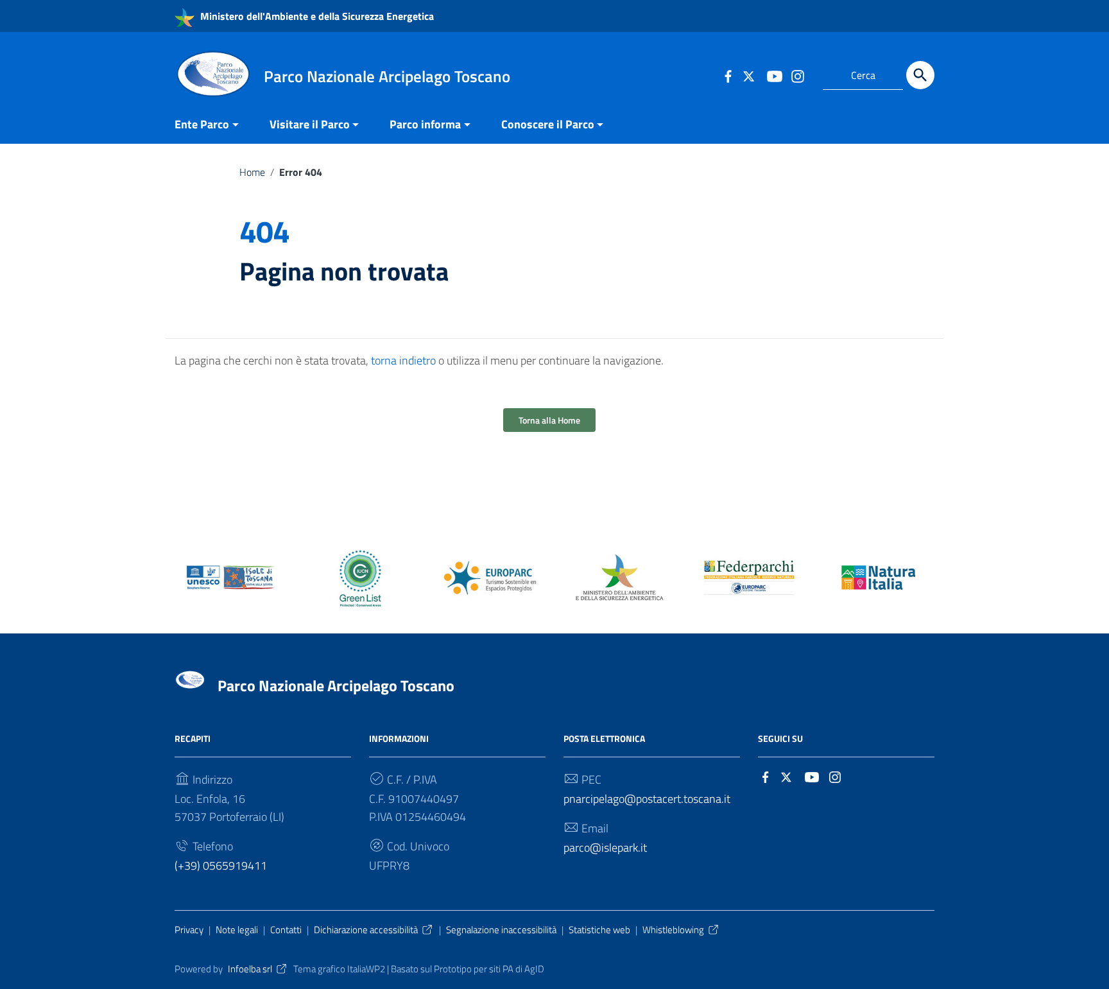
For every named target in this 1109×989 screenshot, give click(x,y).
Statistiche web (599, 929)
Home (252, 172)
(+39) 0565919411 (221, 865)
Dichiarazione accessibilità (366, 929)
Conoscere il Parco (547, 124)
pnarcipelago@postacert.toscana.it (646, 798)
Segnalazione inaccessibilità (501, 929)
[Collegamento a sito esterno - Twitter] (751, 75)
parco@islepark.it (605, 847)
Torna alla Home (549, 420)
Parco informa (425, 124)
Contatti (286, 929)
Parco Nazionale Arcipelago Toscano (336, 685)
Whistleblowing (673, 929)
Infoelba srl (250, 968)
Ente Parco (202, 124)
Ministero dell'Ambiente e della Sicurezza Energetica (316, 16)
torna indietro (403, 360)
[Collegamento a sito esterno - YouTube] (774, 75)
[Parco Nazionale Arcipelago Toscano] (213, 73)
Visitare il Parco (310, 124)
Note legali (237, 929)
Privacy (189, 929)
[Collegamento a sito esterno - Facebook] (727, 75)
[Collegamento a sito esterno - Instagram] (797, 75)
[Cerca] (920, 75)
